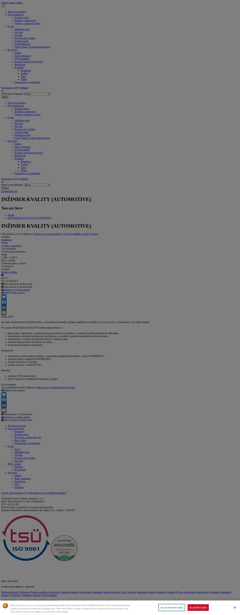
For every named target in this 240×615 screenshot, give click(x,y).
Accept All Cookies (198, 607)
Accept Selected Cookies (171, 607)
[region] (120, 607)
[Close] (234, 607)
